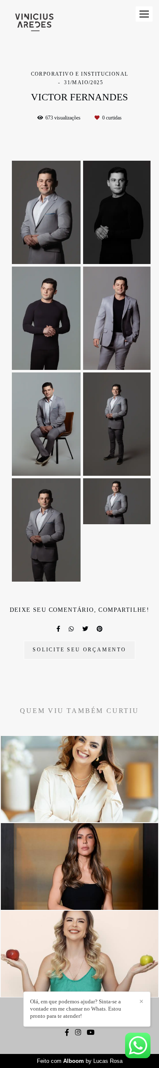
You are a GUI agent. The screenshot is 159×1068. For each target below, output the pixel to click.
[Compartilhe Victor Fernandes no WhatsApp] (71, 629)
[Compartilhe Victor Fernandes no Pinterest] (100, 629)
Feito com (80, 1061)
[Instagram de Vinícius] (78, 1032)
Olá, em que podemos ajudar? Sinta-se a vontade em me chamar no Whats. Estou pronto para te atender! (75, 1008)
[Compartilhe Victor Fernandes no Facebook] (58, 629)
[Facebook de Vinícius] (67, 1032)
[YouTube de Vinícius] (91, 1032)
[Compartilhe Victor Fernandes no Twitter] (85, 629)
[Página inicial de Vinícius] (34, 23)
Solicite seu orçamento (79, 650)
